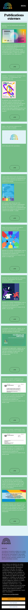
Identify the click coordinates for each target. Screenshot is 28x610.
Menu (23, 6)
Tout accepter (13, 606)
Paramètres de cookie (13, 598)
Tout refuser (13, 602)
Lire (14, 66)
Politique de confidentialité (10, 594)
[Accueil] (11, 6)
